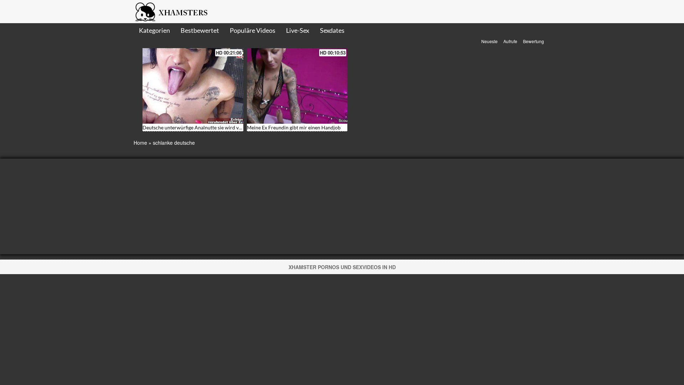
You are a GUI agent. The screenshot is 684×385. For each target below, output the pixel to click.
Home (140, 142)
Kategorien (154, 30)
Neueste (489, 41)
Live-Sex (297, 30)
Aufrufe (510, 41)
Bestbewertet (200, 30)
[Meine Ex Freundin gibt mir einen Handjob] (297, 86)
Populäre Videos (252, 30)
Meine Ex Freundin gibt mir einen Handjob (294, 127)
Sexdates (332, 30)
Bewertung (533, 41)
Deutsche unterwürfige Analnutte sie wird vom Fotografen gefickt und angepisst (230, 127)
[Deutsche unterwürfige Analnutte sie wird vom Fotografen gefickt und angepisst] (192, 86)
